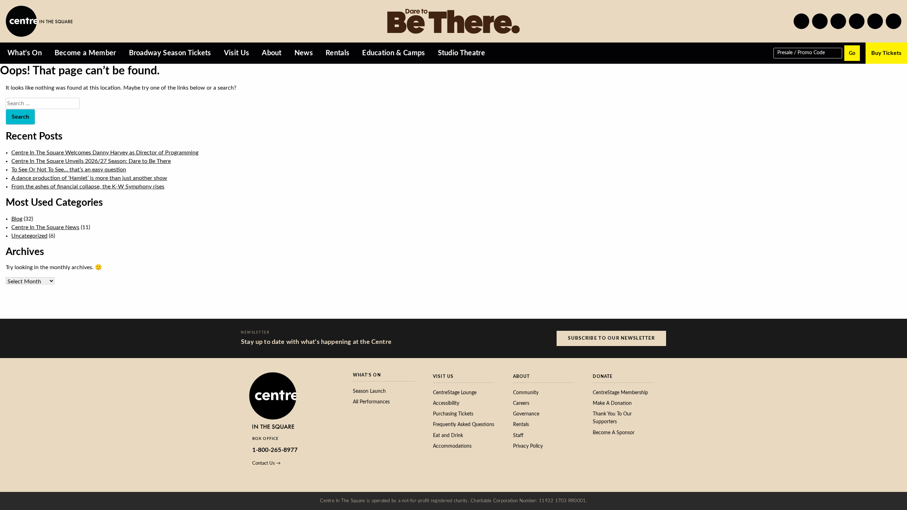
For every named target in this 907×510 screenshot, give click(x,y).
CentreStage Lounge (455, 392)
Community (526, 392)
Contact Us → (266, 463)
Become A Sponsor (614, 432)
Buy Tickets (886, 53)
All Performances (371, 402)
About (272, 53)
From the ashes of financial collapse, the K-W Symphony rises (87, 186)
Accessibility (446, 403)
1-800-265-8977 (275, 450)
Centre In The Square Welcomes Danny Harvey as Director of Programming (104, 152)
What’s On (24, 53)
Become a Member (85, 53)
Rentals (337, 53)
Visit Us (236, 53)
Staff (518, 435)
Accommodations (452, 446)
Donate (603, 376)
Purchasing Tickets (453, 414)
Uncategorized (29, 236)
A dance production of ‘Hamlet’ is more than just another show (89, 178)
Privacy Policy (528, 446)
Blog (16, 219)
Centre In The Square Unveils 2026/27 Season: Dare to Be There (91, 161)
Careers (521, 403)
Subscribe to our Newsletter (611, 338)
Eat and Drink (448, 435)
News (303, 53)
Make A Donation (612, 403)
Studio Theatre (461, 53)
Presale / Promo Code (801, 52)
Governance (526, 414)
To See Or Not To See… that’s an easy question (68, 169)
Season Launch (369, 391)
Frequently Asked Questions (463, 424)
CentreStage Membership (620, 392)
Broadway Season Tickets (170, 53)
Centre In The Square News (45, 227)
